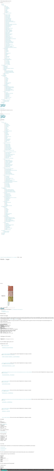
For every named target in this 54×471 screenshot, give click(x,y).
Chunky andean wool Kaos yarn (10, 21)
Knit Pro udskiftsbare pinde (10, 220)
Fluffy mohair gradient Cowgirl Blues (11, 24)
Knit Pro (6, 81)
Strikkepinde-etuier (8, 97)
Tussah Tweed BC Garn (9, 44)
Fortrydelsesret (2, 450)
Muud (6, 212)
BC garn (6, 6)
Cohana (6, 79)
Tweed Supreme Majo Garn (9, 45)
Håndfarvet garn (8, 136)
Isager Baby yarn (8, 26)
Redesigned (7, 83)
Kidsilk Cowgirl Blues (8, 29)
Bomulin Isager (8, 149)
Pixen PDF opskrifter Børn (9, 71)
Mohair (6, 54)
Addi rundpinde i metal (8, 89)
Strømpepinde (7, 90)
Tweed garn (7, 57)
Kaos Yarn (7, 126)
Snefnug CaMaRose (8, 173)
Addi (6, 77)
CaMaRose (7, 7)
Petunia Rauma (7, 39)
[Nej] (7, 470)
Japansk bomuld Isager (9, 28)
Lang (6, 9)
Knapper (6, 92)
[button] (2, 119)
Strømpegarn (7, 56)
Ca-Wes (6, 208)
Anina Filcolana (7, 17)
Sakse (6, 228)
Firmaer (5, 5)
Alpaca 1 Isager (7, 14)
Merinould (6, 53)
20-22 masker (7, 62)
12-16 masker (7, 61)
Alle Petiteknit (7, 193)
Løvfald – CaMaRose (8, 31)
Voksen (5, 74)
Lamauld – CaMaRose (8, 30)
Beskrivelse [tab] (4, 310)
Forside (1, 257)
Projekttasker (7, 96)
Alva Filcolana (7, 143)
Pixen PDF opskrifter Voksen (9, 72)
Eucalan (6, 80)
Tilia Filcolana (7, 175)
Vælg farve (3, 295)
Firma (4, 76)
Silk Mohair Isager (8, 40)
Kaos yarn (7, 200)
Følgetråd (6, 51)
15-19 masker (7, 184)
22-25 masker (7, 63)
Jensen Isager (7, 159)
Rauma (6, 12)
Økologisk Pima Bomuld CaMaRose (10, 47)
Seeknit (6, 84)
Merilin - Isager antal (3, 307)
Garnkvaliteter (6, 48)
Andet (5, 91)
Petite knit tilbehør (8, 82)
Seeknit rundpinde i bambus (9, 87)
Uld (6, 141)
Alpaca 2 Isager (7, 15)
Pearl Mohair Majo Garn (9, 168)
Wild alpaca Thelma (8, 180)
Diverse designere (7, 196)
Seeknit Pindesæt (8, 88)
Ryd (7, 306)
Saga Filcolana (7, 171)
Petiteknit (5, 69)
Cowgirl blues (7, 8)
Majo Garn (7, 11)
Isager (6, 10)
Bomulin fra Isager (8, 20)
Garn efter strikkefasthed (7, 59)
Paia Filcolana (7, 35)
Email (1, 456)
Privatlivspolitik (2, 447)
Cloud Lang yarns (8, 152)
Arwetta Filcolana (8, 19)
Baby (6, 203)
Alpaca (6, 132)
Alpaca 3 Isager (7, 16)
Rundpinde (7, 216)
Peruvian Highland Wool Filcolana (10, 38)
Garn (4, 13)
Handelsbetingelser (3, 448)
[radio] (10, 285)
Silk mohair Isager (8, 172)
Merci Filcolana (7, 32)
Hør (6, 52)
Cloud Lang (7, 22)
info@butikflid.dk (4, 424)
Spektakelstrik (7, 198)
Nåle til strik (7, 95)
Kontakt (3, 102)
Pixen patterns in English (9, 70)
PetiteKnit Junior (8, 195)
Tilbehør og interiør (8, 205)
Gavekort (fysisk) (6, 101)
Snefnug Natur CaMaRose (9, 41)
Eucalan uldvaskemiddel (9, 93)
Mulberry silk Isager (8, 34)
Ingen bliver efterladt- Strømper (9, 68)
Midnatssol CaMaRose (8, 33)
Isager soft (7, 157)
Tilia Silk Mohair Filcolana (9, 42)
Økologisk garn (7, 58)
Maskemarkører (7, 94)
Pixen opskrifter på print (9, 189)
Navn (1, 455)
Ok (2, 470)
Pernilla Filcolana (8, 37)
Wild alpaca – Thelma (8, 46)
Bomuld (6, 49)
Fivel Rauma (7, 23)
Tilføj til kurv (2, 308)
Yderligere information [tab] (5, 311)
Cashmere (7, 50)
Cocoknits (7, 78)
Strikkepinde (6, 85)
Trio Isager (7, 176)
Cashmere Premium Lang (9, 150)
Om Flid (3, 232)
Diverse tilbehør (7, 98)
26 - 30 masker (7, 187)
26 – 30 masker (7, 64)
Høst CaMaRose (8, 25)
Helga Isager (6, 67)
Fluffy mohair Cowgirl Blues (10, 154)
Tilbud (3, 4)
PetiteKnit (5, 192)
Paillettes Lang (7, 36)
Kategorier (5, 201)
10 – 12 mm (7, 60)
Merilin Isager (7, 163)
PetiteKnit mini (7, 194)
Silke (6, 55)
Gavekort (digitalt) (6, 100)
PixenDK (5, 188)
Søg (1, 2)
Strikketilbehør (4, 75)
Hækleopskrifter (6, 73)
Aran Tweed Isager (8, 18)
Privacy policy (5, 470)
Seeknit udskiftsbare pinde (9, 86)
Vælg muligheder (7, 353)
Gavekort (3, 99)
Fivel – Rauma (7, 153)
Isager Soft (7, 27)
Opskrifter (3, 65)
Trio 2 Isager (7, 43)
